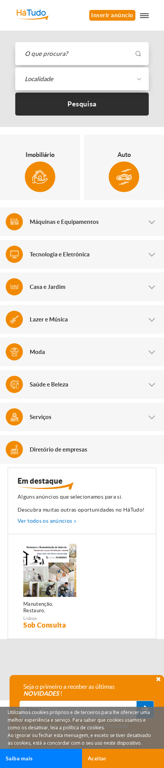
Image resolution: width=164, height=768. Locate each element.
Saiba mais (19, 758)
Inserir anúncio (112, 15)
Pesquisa (82, 104)
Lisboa (30, 618)
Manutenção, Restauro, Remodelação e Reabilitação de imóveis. (40, 607)
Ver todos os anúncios (45, 521)
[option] (50, 586)
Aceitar (97, 758)
